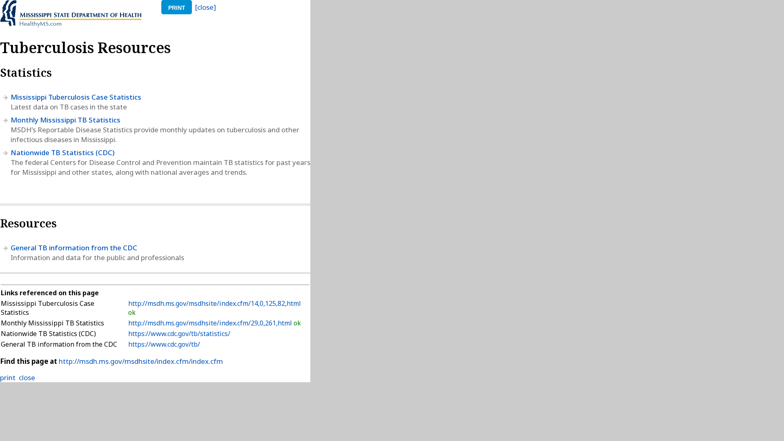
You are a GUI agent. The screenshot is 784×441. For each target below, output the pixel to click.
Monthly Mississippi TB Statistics (65, 120)
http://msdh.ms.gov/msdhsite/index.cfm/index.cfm (141, 361)
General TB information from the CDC (74, 247)
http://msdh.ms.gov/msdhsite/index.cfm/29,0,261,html (211, 322)
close (27, 377)
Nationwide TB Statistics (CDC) (63, 152)
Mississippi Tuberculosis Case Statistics (76, 97)
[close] (205, 7)
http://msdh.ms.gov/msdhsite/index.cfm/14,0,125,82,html (214, 303)
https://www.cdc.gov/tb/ (164, 344)
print (176, 7)
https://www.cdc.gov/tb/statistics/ (179, 333)
